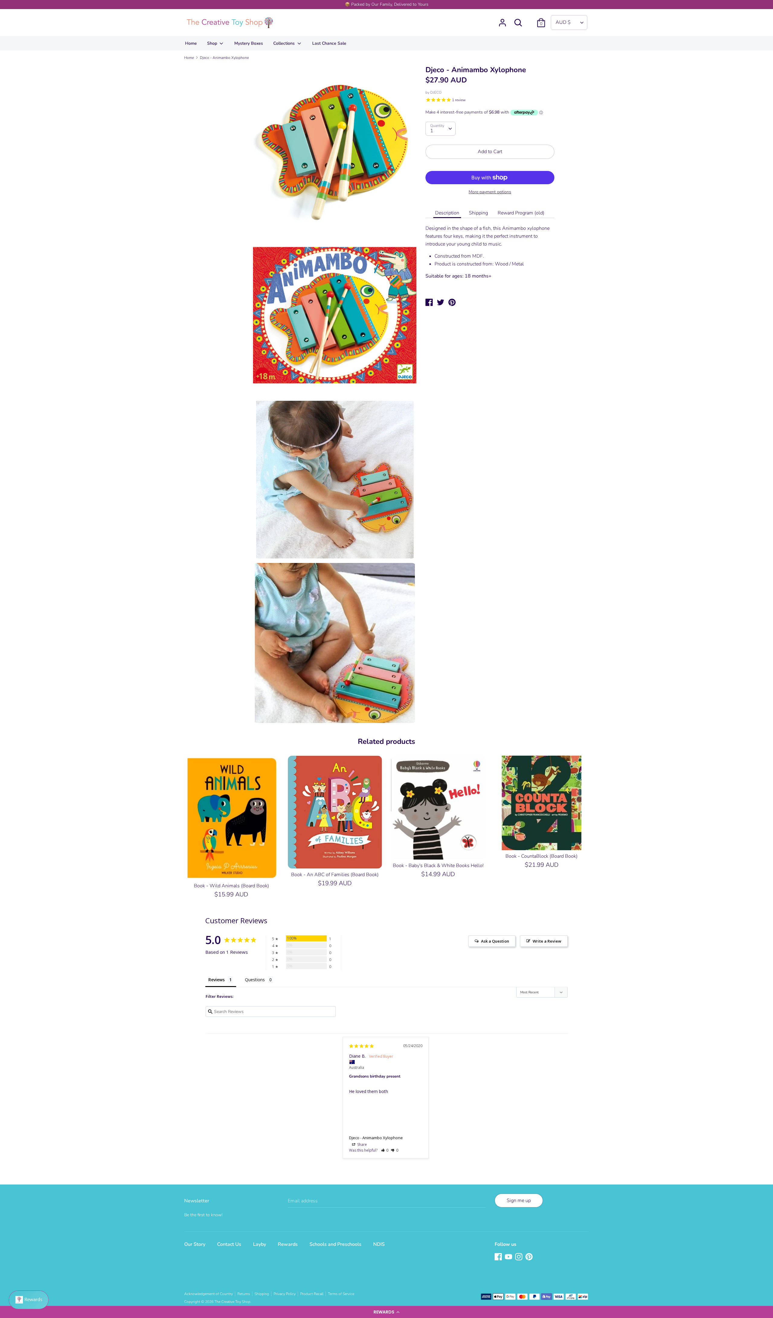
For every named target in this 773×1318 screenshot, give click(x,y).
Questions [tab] (255, 979)
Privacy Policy (285, 1293)
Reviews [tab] (216, 979)
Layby (259, 1244)
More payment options (490, 192)
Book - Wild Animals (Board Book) (231, 885)
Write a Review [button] (547, 941)
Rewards (288, 1244)
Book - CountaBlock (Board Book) (541, 856)
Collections (284, 43)
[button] (386, 1312)
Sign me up (519, 1200)
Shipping (478, 213)
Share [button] (361, 1144)
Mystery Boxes (248, 43)
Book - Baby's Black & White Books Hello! (438, 865)
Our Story (194, 1244)
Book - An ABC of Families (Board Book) (335, 874)
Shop (212, 43)
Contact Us (229, 1244)
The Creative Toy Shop (232, 1301)
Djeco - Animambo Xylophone (376, 1137)
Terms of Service (341, 1293)
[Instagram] (519, 1257)
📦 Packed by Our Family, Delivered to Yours (386, 4)
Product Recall (311, 1293)
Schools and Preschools (335, 1244)
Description (447, 213)
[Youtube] (509, 1257)
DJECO (435, 92)
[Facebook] (499, 1257)
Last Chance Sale (329, 43)
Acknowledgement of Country (208, 1293)
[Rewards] (28, 1300)
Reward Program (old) (521, 213)
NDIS (379, 1244)
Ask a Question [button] (495, 941)
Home (191, 43)
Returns (243, 1293)
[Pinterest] (529, 1257)
